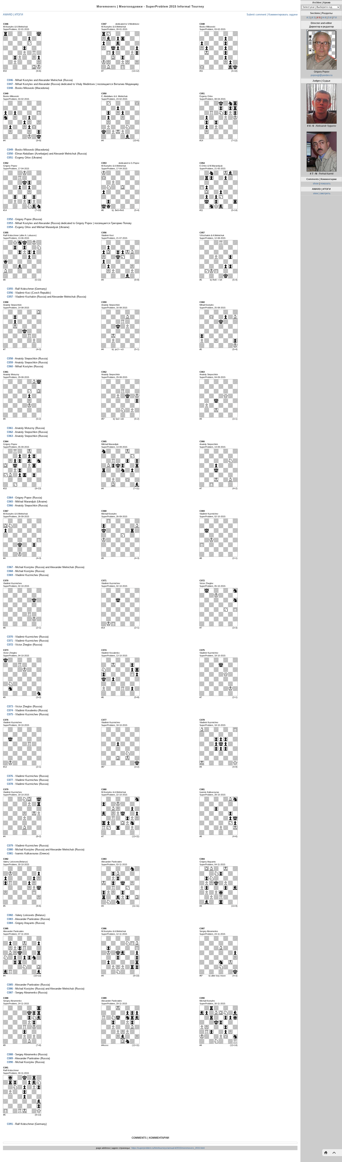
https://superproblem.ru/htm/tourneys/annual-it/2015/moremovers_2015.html (167, 1148)
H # (324, 17)
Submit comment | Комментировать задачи (272, 14)
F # (335, 17)
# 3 (313, 17)
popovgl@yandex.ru (321, 75)
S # (330, 17)
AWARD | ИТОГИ (13, 14)
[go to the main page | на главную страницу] (326, 1152)
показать (325, 183)
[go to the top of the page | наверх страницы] (333, 1152)
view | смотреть (321, 193)
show (316, 183)
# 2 (308, 17)
